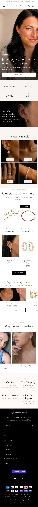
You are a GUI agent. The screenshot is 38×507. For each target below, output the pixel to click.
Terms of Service (15, 500)
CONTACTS (8, 445)
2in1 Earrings (10, 260)
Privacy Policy (29, 496)
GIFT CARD (8, 440)
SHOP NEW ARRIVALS (19, 74)
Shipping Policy (25, 500)
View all (19, 273)
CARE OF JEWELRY (10, 459)
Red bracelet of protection (27, 228)
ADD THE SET (13, 310)
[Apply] (32, 425)
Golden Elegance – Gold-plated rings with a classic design (28, 262)
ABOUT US (7, 450)
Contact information (20, 503)
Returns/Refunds (18, 496)
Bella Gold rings (10, 228)
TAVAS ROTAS (19, 494)
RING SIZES (8, 454)
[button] (4, 5)
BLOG (6, 463)
